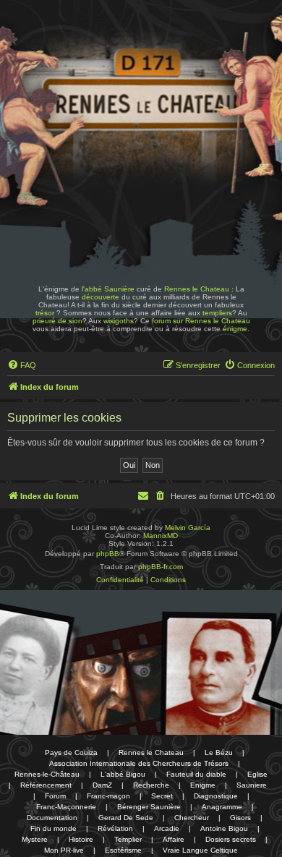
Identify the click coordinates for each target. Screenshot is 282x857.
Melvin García (187, 528)
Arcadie (166, 828)
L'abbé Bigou (123, 774)
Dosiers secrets (230, 839)
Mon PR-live (64, 850)
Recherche (151, 785)
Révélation (115, 828)
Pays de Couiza (71, 752)
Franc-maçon (108, 796)
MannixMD (160, 536)
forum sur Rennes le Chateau (201, 321)
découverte (100, 297)
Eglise (257, 774)
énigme (235, 329)
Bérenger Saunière (149, 807)
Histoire (81, 839)
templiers (217, 313)
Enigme (202, 785)
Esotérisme (123, 850)
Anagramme (222, 807)
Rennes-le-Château (47, 774)
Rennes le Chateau (196, 289)
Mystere (35, 839)
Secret (162, 796)
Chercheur (191, 818)
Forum (55, 796)
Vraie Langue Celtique (200, 850)
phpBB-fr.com (160, 567)
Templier (128, 839)
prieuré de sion (57, 321)
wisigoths (118, 321)
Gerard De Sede (125, 818)
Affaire (173, 839)
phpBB (107, 554)
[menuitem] (21, 365)
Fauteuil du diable (196, 774)
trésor (44, 313)
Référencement (46, 785)
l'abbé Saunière (108, 289)
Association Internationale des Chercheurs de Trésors (138, 763)
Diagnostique (216, 796)
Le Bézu (219, 752)
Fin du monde (53, 828)
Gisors (240, 818)
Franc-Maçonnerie (66, 807)
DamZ (102, 785)
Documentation (52, 818)
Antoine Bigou (224, 828)
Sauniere (251, 785)
